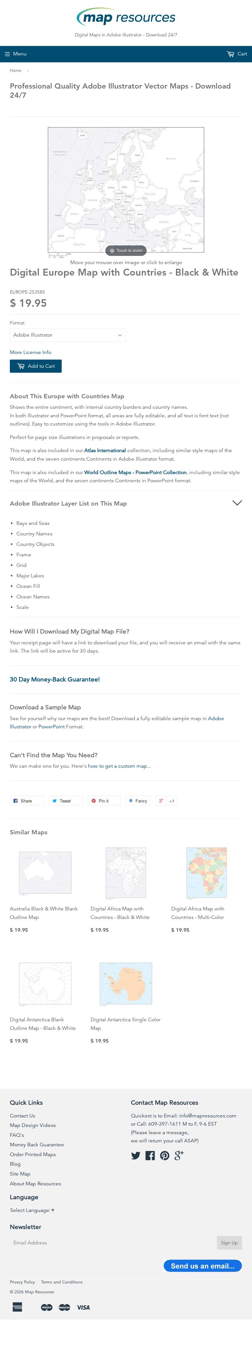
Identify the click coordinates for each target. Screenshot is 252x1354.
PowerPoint (51, 726)
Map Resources (39, 1292)
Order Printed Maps (33, 1154)
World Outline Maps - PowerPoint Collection (135, 472)
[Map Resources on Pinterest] (165, 1158)
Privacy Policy (22, 1282)
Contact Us (22, 1116)
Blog (15, 1164)
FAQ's (17, 1135)
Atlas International (105, 450)
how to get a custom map (117, 766)
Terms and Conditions (62, 1282)
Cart (241, 54)
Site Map (20, 1174)
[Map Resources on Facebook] (150, 1158)
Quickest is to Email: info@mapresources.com (184, 1116)
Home (15, 70)
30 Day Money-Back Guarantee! (55, 679)
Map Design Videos (33, 1125)
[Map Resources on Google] (179, 1158)
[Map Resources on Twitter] (136, 1158)
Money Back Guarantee (37, 1144)
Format (17, 323)
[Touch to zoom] (126, 192)
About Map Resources (35, 1183)
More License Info (30, 352)
